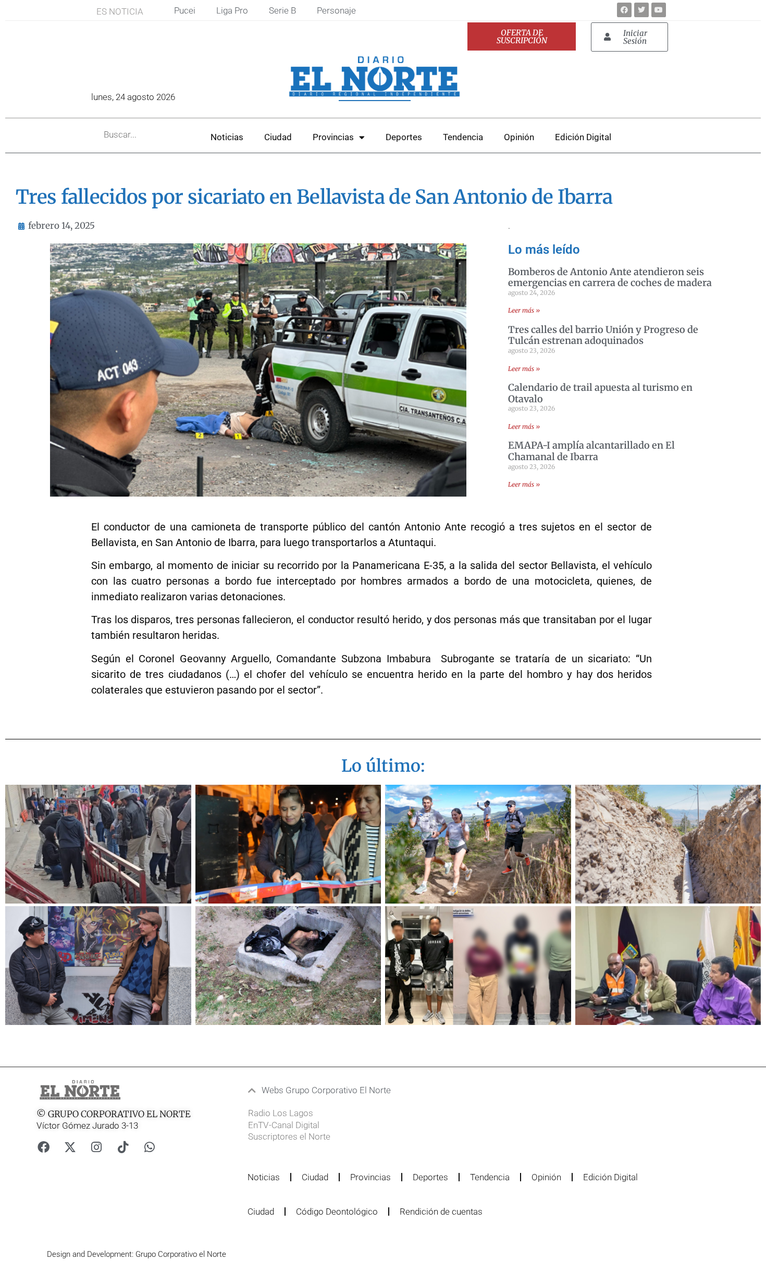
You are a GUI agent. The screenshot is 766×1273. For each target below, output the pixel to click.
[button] (362, 1090)
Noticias (227, 137)
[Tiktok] (123, 1147)
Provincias (333, 137)
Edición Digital (583, 137)
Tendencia (463, 137)
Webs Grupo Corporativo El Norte (326, 1090)
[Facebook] (624, 10)
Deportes (404, 137)
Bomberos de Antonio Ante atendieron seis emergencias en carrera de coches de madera (610, 277)
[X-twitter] (70, 1147)
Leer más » (524, 310)
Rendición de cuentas (441, 1211)
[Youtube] (658, 10)
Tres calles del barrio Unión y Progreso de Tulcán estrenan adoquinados (603, 335)
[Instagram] (96, 1147)
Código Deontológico (337, 1211)
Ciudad (278, 137)
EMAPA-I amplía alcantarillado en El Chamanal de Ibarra (591, 451)
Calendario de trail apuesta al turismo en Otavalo (600, 393)
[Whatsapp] (150, 1147)
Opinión (519, 137)
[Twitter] (641, 10)
